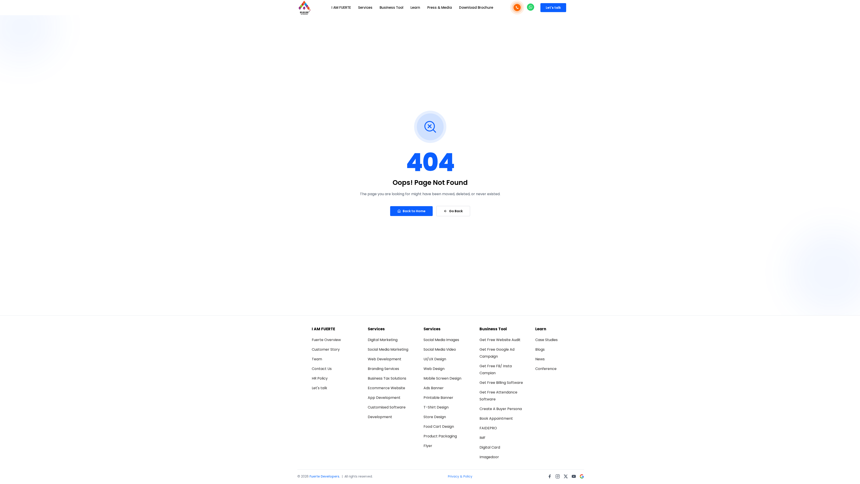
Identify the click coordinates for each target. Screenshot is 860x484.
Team (317, 359)
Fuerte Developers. (325, 476)
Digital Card (489, 447)
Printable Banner (438, 397)
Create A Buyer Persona (500, 408)
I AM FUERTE (341, 7)
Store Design (435, 416)
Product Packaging (440, 436)
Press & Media (439, 7)
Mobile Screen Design (442, 378)
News (540, 359)
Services (365, 7)
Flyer (428, 445)
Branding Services (383, 368)
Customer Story (326, 349)
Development (380, 416)
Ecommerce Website (386, 388)
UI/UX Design (435, 359)
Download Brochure (476, 7)
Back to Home (414, 211)
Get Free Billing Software (501, 382)
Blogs (540, 349)
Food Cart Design (439, 426)
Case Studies (546, 339)
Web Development (384, 359)
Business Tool (391, 7)
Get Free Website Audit (499, 339)
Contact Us (322, 368)
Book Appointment (496, 418)
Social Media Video (440, 349)
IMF (482, 437)
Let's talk (553, 7)
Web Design (434, 368)
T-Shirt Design (436, 407)
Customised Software (387, 407)
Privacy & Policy (460, 476)
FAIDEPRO (488, 428)
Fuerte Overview (326, 339)
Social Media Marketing (388, 349)
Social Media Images (441, 339)
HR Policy (320, 378)
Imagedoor (489, 457)
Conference (546, 368)
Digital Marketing (383, 339)
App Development (384, 397)
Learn (415, 7)
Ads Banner (434, 388)
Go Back (456, 211)
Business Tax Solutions (387, 378)
